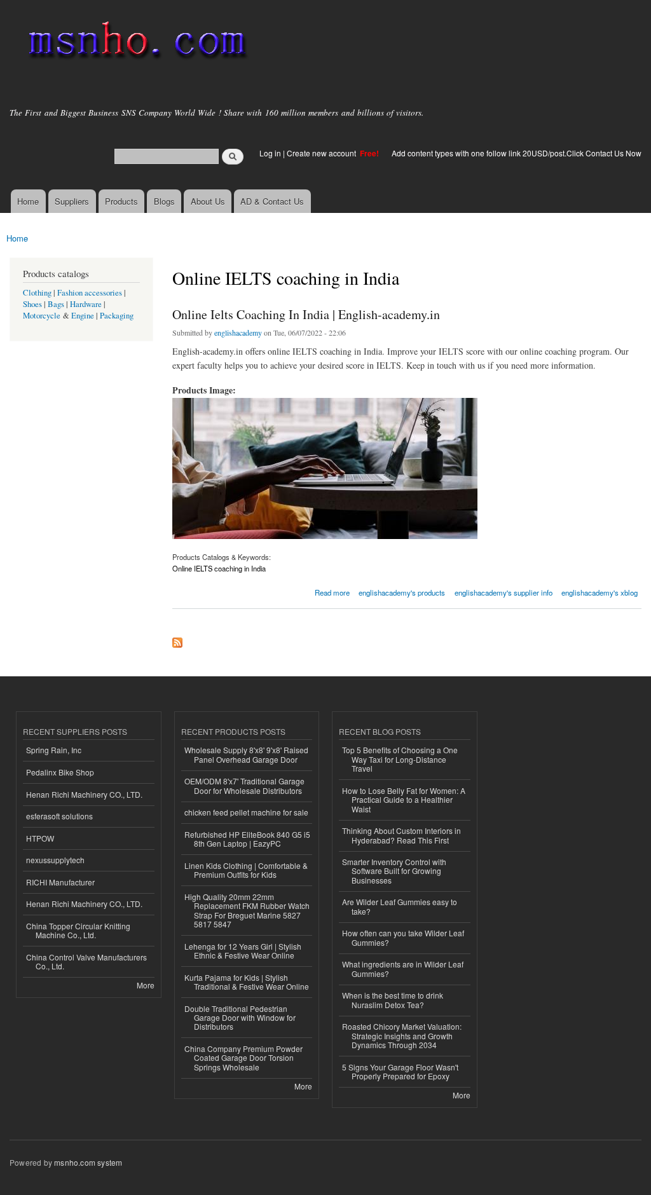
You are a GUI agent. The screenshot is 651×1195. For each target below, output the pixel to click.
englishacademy (238, 332)
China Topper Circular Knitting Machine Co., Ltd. (78, 930)
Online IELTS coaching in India (219, 568)
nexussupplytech (55, 859)
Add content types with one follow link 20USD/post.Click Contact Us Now (516, 152)
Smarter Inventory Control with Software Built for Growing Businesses (394, 870)
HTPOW (40, 838)
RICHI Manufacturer (60, 882)
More (145, 985)
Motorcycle (41, 315)
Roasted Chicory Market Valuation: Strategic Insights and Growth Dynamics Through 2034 (402, 1035)
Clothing (37, 292)
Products (121, 201)
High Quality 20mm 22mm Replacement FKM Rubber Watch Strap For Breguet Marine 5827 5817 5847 (247, 910)
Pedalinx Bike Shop (60, 772)
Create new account (322, 152)
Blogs (164, 201)
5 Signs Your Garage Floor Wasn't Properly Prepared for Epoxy (400, 1071)
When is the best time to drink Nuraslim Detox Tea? (392, 999)
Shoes (32, 304)
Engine (82, 315)
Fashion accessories (89, 292)
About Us (208, 201)
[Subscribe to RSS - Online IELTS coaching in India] (177, 639)
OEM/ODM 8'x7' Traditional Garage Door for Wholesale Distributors (244, 785)
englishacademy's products (402, 592)
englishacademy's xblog (599, 592)
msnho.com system (88, 1162)
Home (28, 201)
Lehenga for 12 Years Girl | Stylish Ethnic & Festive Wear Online (242, 950)
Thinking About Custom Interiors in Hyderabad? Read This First (401, 835)
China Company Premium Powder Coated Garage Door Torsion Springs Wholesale (243, 1057)
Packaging (117, 315)
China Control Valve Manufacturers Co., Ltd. (86, 961)
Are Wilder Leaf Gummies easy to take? (399, 906)
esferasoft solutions (59, 815)
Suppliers (72, 201)
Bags (56, 304)
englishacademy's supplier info (503, 592)
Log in (270, 152)
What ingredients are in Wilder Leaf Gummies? (402, 968)
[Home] (135, 43)
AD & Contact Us (272, 201)
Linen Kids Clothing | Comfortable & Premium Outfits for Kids (246, 870)
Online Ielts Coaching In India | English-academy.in (306, 314)
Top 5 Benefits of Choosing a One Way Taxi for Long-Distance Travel (400, 759)
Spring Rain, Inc (53, 749)
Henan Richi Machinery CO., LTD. (84, 794)
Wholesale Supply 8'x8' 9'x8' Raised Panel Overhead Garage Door (246, 754)
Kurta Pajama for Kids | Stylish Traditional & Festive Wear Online (246, 982)
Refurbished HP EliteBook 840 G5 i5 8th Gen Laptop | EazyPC (247, 839)
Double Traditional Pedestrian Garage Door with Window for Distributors (240, 1017)
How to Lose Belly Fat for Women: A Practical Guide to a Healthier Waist (403, 799)
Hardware (86, 304)
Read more (332, 591)
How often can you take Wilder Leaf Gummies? (403, 937)
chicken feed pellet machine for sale (246, 812)
